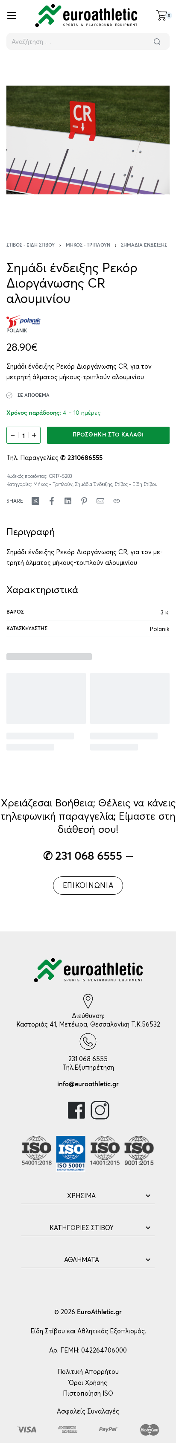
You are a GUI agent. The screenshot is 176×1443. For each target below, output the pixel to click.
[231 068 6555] (88, 1041)
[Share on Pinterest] (84, 501)
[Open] (12, 16)
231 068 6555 (88, 1059)
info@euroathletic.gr (88, 1084)
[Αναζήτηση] (157, 41)
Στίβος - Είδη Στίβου (30, 245)
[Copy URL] (116, 501)
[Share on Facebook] (52, 501)
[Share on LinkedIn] (68, 501)
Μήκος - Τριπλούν (88, 245)
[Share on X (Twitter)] (35, 501)
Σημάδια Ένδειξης (144, 245)
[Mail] (100, 501)
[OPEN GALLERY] (88, 139)
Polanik (160, 628)
